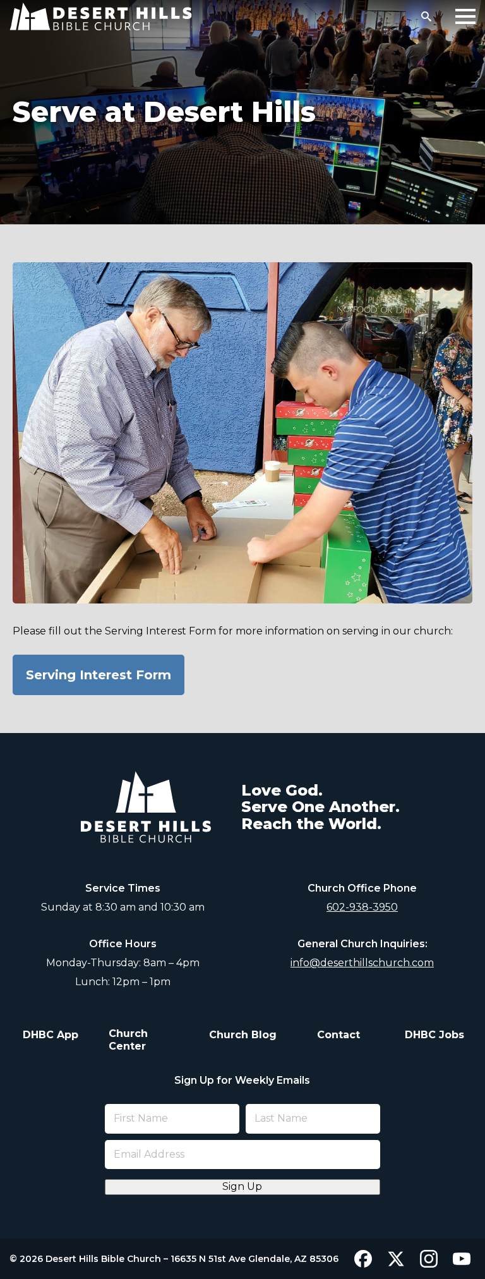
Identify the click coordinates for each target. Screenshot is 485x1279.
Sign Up (242, 1186)
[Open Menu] (465, 16)
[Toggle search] (426, 16)
